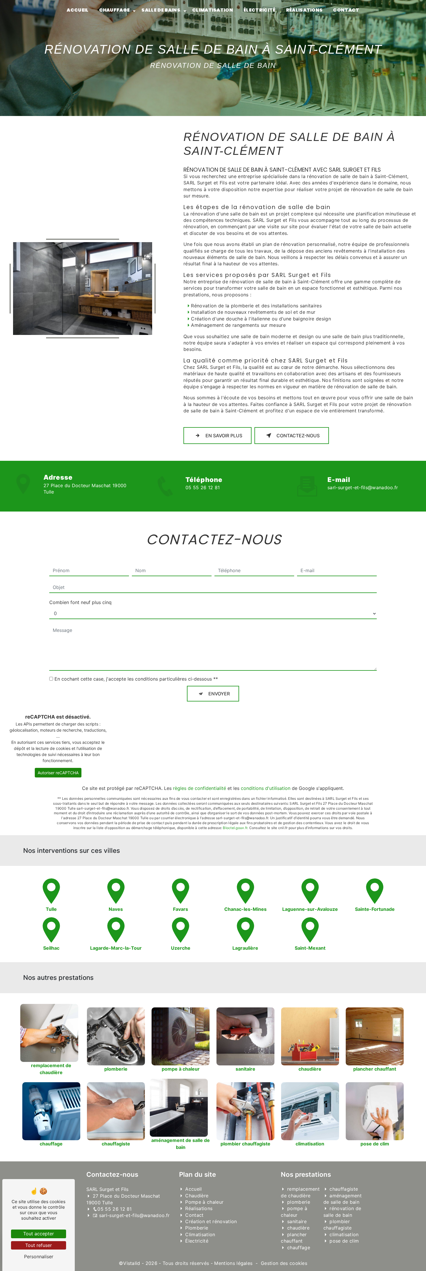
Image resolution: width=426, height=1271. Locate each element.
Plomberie (196, 1228)
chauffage (298, 1247)
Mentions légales (233, 1263)
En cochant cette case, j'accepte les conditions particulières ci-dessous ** (136, 679)
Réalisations (304, 10)
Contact (346, 10)
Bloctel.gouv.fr (235, 828)
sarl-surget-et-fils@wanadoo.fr (362, 487)
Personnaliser (38, 1256)
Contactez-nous (298, 435)
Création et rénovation (211, 1221)
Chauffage (114, 10)
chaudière (298, 1228)
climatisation (343, 1234)
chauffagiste (343, 1189)
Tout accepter (38, 1233)
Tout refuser (38, 1245)
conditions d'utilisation (265, 788)
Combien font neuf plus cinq (80, 602)
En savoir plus (223, 435)
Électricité (259, 10)
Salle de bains (160, 10)
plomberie (298, 1202)
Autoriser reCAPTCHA (58, 772)
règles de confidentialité (199, 788)
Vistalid (131, 1263)
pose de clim (344, 1241)
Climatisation (212, 10)
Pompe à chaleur (204, 1202)
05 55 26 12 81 (202, 487)
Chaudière (196, 1196)
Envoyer (219, 694)
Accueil (77, 10)
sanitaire (297, 1221)
